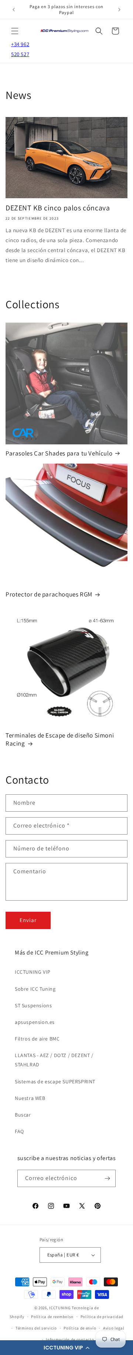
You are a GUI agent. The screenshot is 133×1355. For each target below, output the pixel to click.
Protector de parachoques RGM (49, 594)
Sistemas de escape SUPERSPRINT (55, 1081)
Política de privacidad (102, 1316)
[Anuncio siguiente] (119, 9)
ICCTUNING (60, 1307)
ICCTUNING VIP (33, 972)
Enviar (28, 920)
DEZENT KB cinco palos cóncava (58, 208)
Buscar (23, 1114)
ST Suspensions (33, 1005)
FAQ (19, 1131)
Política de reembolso (52, 1316)
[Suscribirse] (107, 1178)
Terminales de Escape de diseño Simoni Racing (60, 739)
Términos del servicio (36, 1328)
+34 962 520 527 (20, 49)
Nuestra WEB (30, 1098)
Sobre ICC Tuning (35, 989)
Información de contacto (70, 1339)
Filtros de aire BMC (37, 1038)
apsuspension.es (35, 1022)
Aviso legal (114, 1328)
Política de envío (80, 1328)
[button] (66, 1347)
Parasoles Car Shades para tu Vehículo (59, 453)
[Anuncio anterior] (14, 9)
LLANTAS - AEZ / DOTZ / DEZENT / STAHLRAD (54, 1060)
